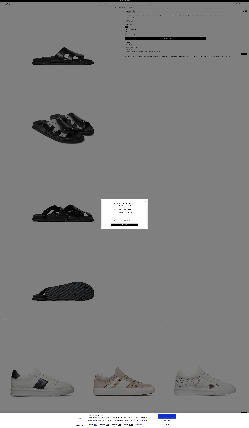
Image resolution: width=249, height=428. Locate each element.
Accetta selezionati (167, 420)
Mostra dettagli (138, 424)
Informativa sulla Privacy (122, 219)
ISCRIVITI (124, 224)
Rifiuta (167, 424)
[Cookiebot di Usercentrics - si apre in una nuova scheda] (79, 425)
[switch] (107, 425)
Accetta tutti (167, 416)
